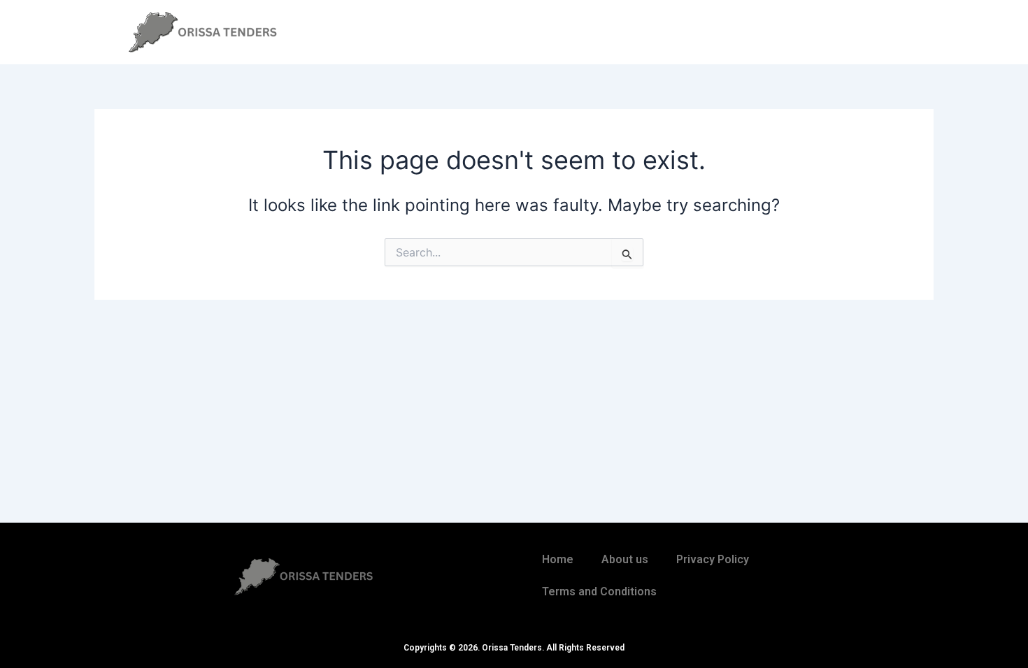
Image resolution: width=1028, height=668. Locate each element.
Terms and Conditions (599, 591)
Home (557, 559)
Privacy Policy (712, 559)
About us (624, 559)
